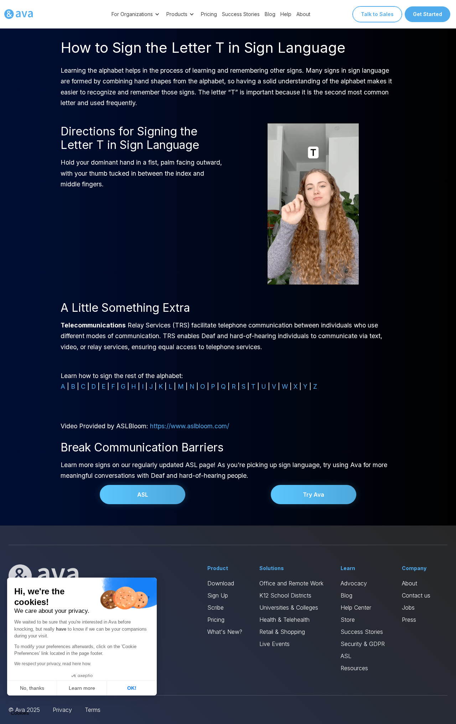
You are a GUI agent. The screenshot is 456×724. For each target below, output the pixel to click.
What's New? (224, 631)
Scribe (215, 607)
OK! (131, 688)
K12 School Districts (285, 595)
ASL (142, 494)
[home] (18, 14)
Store (348, 619)
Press (409, 619)
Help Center (356, 607)
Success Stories (241, 14)
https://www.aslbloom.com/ (189, 426)
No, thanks (32, 688)
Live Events (274, 643)
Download (220, 583)
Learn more (82, 688)
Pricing (209, 14)
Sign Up (217, 595)
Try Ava (313, 494)
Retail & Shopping (282, 631)
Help (285, 14)
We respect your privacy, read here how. (52, 663)
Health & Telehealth (284, 619)
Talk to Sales (377, 14)
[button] (136, 14)
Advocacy (354, 583)
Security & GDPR (363, 643)
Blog (270, 14)
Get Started (427, 14)
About (303, 14)
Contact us (416, 595)
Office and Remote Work (291, 583)
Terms (92, 709)
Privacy (62, 709)
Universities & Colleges (288, 607)
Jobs (408, 607)
